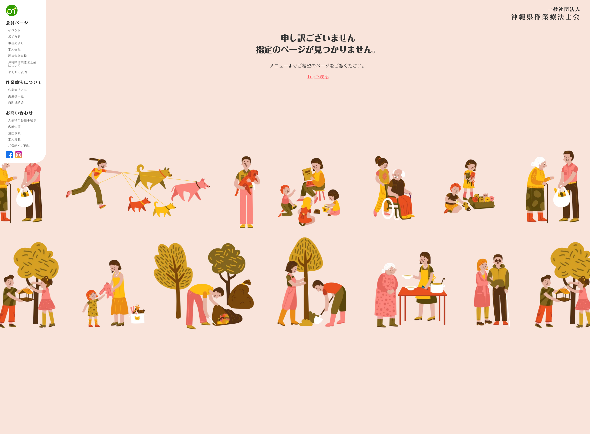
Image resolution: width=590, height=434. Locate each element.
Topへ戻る (318, 76)
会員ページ (17, 23)
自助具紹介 (16, 103)
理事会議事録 (17, 56)
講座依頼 (14, 133)
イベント (14, 30)
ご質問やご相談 (19, 146)
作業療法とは (17, 90)
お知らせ (14, 37)
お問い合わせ (19, 113)
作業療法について (24, 82)
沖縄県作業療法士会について (22, 64)
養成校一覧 (16, 96)
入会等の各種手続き (22, 120)
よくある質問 (17, 72)
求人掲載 (14, 139)
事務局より (16, 43)
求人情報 (14, 49)
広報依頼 (14, 127)
